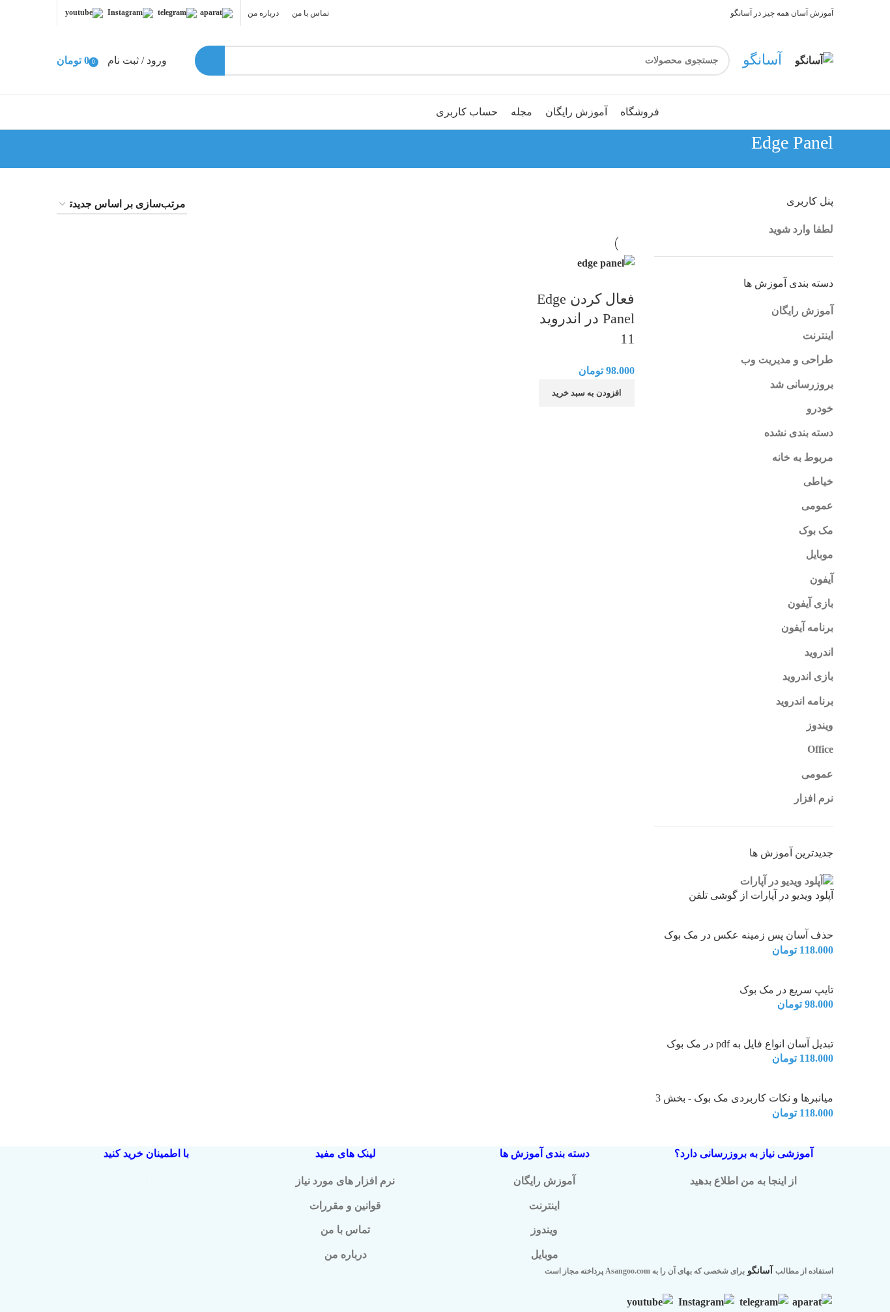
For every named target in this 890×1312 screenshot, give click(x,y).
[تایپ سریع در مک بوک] (806, 974)
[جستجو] (210, 61)
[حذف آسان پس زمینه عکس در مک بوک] (794, 920)
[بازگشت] (849, 149)
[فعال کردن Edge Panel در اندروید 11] (606, 261)
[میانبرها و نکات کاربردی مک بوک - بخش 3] (791, 1082)
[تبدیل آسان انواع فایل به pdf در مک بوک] (803, 1028)
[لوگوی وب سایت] (814, 59)
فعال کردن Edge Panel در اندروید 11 (586, 319)
